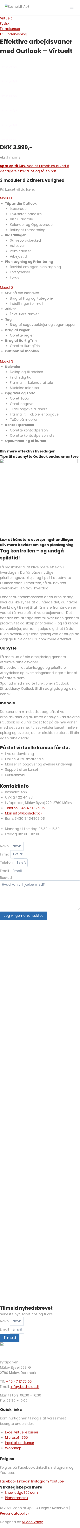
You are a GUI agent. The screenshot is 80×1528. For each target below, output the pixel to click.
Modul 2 (6, 287)
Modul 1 (6, 198)
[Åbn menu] (71, 8)
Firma (5, 854)
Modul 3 (6, 361)
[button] (40, 198)
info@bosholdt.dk (24, 1386)
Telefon (7, 862)
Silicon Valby (32, 1522)
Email (5, 871)
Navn (5, 846)
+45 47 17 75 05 (19, 1381)
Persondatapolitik (14, 1513)
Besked (6, 877)
